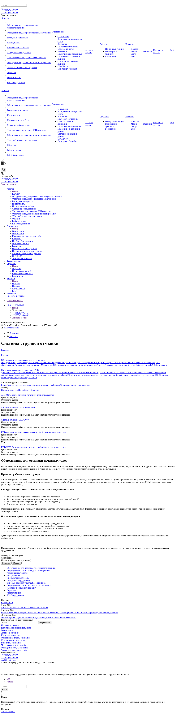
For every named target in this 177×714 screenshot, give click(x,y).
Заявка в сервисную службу (14, 650)
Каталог (16, 194)
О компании (18, 231)
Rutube (10, 682)
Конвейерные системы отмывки (16, 385)
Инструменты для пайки (25, 377)
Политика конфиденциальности (16, 628)
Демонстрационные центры (14, 640)
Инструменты (121, 362)
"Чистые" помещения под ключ (112, 365)
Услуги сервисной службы (13, 645)
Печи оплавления (79, 372)
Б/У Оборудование (159, 365)
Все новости (7, 602)
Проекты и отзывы (10, 625)
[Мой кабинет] (2, 161)
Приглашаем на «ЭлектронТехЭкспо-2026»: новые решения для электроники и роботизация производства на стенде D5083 (59, 612)
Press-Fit (66, 375)
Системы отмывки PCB (148, 375)
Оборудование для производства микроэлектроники (26, 362)
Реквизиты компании (11, 643)
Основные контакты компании (15, 638)
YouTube (14, 336)
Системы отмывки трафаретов (46, 385)
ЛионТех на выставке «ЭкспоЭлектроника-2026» (24, 607)
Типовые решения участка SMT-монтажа (33, 365)
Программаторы (54, 375)
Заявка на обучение (10, 633)
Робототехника (143, 365)
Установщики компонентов (58, 372)
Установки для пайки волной (101, 372)
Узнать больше (8, 711)
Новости (16, 283)
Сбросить (16, 563)
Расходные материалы (104, 362)
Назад (15, 191)
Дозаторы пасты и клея (12, 372)
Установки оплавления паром (129, 372)
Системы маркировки (105, 375)
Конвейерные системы (126, 375)
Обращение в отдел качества (14, 648)
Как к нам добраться (10, 635)
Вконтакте (15, 333)
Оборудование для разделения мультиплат (27, 375)
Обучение (16, 268)
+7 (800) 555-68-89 (9, 12)
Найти (4, 690)
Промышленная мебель (139, 362)
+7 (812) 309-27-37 (9, 10)
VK (8, 679)
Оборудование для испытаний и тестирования (75, 365)
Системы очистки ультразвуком (75, 385)
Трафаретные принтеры (34, 372)
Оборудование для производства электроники (72, 362)
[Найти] (2, 8)
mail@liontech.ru (11, 328)
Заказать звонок (8, 184)
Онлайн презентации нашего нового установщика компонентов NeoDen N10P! (38, 617)
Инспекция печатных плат (82, 375)
